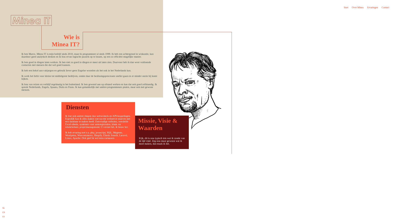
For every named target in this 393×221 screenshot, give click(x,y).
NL (3, 208)
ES (3, 216)
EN (3, 212)
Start (346, 7)
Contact (385, 7)
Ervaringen (372, 7)
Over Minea (358, 7)
